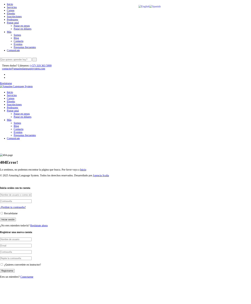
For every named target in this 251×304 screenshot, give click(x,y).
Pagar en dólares (22, 28)
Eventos (18, 44)
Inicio (10, 4)
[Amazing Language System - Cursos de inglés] (16, 86)
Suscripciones (14, 16)
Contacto (18, 41)
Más (9, 31)
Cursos (10, 10)
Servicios (12, 7)
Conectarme (26, 276)
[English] (143, 6)
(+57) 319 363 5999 (41, 65)
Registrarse (6, 83)
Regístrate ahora (39, 225)
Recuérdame (10, 213)
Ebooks (11, 13)
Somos (17, 34)
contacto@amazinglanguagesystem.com (23, 68)
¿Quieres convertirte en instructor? (22, 264)
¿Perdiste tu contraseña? (13, 207)
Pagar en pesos (22, 25)
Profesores (12, 19)
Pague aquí (13, 22)
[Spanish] (155, 6)
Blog (16, 38)
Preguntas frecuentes (25, 47)
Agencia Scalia (101, 175)
